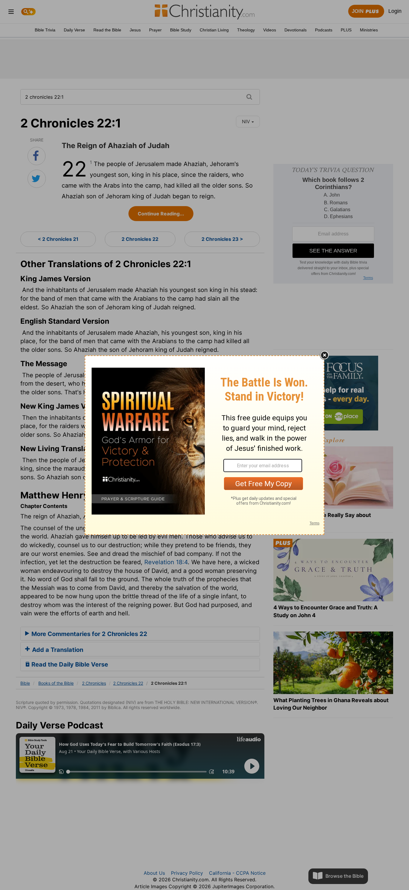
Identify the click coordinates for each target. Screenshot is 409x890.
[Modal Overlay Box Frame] (204, 445)
